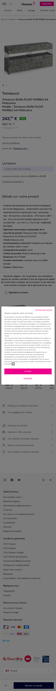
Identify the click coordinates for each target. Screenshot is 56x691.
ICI (13, 364)
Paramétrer (28, 378)
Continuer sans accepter (44, 310)
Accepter (28, 371)
